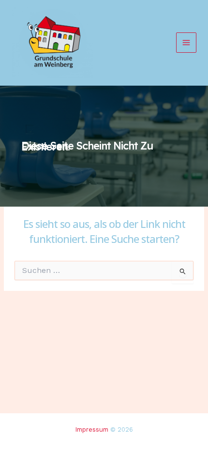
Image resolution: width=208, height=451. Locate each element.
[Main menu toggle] (186, 42)
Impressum (91, 429)
